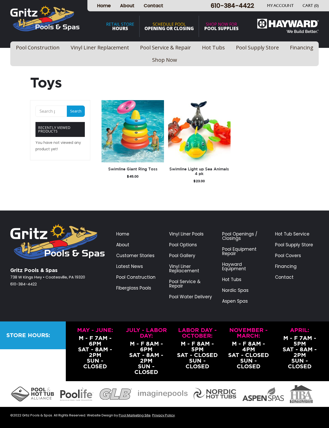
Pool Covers (288, 256)
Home (104, 5)
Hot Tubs (231, 279)
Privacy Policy (163, 415)
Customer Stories (135, 256)
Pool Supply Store (294, 245)
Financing (286, 266)
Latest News (129, 266)
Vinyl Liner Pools (186, 234)
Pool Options (183, 245)
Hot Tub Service (292, 234)
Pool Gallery (182, 256)
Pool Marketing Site (135, 415)
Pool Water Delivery (190, 297)
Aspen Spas (235, 301)
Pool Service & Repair (184, 283)
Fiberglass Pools (133, 288)
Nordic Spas (235, 290)
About (127, 5)
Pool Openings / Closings (239, 236)
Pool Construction (136, 277)
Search (75, 111)
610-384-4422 (232, 5)
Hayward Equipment (234, 266)
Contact (153, 5)
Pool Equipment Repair (239, 251)
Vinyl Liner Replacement (184, 268)
